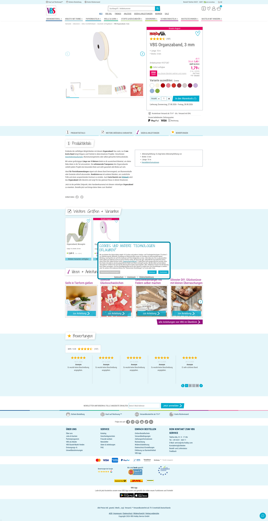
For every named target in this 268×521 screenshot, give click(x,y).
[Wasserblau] (152, 91)
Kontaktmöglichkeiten (177, 445)
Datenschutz (118, 277)
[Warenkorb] (218, 8)
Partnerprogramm (72, 439)
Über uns (69, 433)
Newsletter (104, 442)
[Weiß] (152, 85)
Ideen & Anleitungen (143, 14)
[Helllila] (195, 85)
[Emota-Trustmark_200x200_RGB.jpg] (164, 470)
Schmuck (125, 177)
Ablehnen (152, 272)
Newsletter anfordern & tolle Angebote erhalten (106, 406)
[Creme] (157, 85)
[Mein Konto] (213, 8)
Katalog (103, 433)
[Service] (203, 8)
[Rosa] (168, 85)
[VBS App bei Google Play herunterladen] (127, 495)
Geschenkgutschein (107, 436)
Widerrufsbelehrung (142, 445)
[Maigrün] (157, 91)
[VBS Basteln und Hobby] (51, 10)
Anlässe (127, 14)
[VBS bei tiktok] (146, 422)
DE (221, 2)
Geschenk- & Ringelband (104, 24)
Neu (100, 14)
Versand (196, 75)
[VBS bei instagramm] (133, 422)
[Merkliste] (208, 8)
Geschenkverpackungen (74, 157)
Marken (158, 14)
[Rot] (163, 85)
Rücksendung (140, 442)
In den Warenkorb (184, 98)
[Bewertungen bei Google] (105, 470)
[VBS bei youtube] (142, 422)
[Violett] (190, 85)
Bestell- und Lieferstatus (178, 448)
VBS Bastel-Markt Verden (75, 445)
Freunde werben (106, 439)
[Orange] (174, 85)
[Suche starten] (157, 8)
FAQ (102, 447)
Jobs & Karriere (71, 436)
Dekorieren (76, 24)
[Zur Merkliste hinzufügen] (197, 33)
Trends (118, 14)
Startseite (68, 24)
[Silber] (184, 85)
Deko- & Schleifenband (88, 24)
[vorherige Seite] (182, 385)
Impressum (131, 277)
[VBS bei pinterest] (137, 422)
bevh (135, 468)
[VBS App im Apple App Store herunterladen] (141, 495)
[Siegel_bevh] (135, 472)
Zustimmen (163, 272)
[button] (67, 54)
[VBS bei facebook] (128, 422)
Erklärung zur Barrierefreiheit (145, 450)
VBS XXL (108, 14)
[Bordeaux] (179, 85)
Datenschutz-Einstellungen (144, 447)
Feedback (172, 451)
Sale (167, 14)
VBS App (138, 453)
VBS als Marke (71, 442)
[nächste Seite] (201, 385)
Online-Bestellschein (142, 433)
